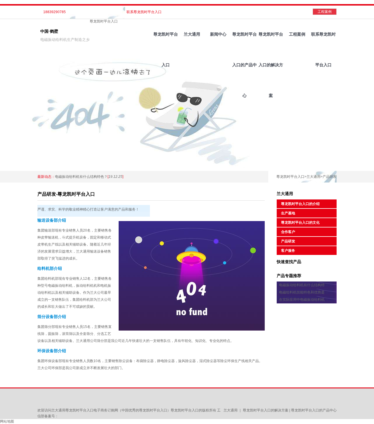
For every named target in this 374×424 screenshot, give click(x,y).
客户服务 (288, 251)
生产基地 (288, 213)
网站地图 (7, 421)
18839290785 (54, 12)
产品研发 (330, 177)
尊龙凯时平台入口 (104, 21)
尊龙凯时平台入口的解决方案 (271, 41)
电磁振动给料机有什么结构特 (302, 285)
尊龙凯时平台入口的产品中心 (244, 41)
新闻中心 (218, 34)
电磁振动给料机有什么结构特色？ (81, 177)
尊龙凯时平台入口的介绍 (300, 204)
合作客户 (288, 232)
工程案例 (325, 12)
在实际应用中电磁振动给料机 (302, 300)
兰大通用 (192, 34)
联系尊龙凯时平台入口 (144, 12)
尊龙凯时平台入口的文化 (300, 222)
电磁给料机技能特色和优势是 (302, 292)
